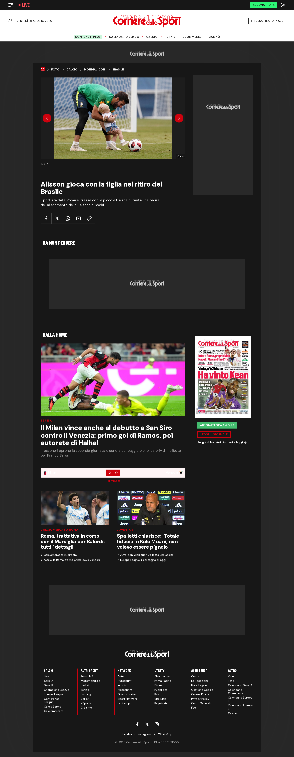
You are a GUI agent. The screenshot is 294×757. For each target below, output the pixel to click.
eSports (86, 703)
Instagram (144, 734)
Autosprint (125, 681)
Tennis (170, 37)
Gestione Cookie (202, 690)
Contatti (196, 676)
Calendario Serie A (124, 37)
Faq (193, 707)
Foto (55, 69)
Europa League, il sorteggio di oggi (143, 560)
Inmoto (122, 685)
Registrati (160, 703)
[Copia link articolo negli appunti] (89, 218)
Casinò (214, 37)
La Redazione (200, 681)
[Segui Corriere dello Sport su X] (147, 724)
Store (158, 685)
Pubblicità (160, 690)
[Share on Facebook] (46, 218)
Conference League (51, 700)
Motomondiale (90, 681)
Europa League (54, 694)
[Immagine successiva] (179, 118)
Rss (156, 694)
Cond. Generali (201, 703)
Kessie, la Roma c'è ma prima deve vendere (72, 560)
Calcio (152, 37)
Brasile (118, 69)
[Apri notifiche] (10, 21)
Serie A (46, 420)
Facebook (128, 734)
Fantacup (124, 703)
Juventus (125, 529)
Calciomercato (54, 711)
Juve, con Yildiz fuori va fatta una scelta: (147, 555)
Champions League (56, 690)
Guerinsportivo (127, 694)
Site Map (160, 699)
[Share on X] (57, 218)
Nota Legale (199, 685)
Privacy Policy (200, 699)
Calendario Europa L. (240, 699)
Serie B (48, 685)
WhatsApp (165, 734)
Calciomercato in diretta (60, 555)
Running (86, 694)
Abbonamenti (163, 676)
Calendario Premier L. (240, 707)
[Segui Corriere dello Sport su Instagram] (156, 724)
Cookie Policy (200, 694)
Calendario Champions (235, 691)
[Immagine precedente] (47, 118)
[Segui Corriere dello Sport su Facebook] (137, 724)
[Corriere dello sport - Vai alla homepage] (147, 21)
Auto (121, 676)
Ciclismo (86, 707)
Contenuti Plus (88, 37)
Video (232, 676)
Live (26, 5)
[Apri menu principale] (11, 5)
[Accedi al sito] (283, 5)
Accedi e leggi (233, 442)
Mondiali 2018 (95, 69)
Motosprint (125, 690)
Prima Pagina (162, 681)
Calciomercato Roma (59, 529)
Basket (85, 685)
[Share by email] (78, 218)
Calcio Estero (53, 706)
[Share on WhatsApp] (67, 218)
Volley (85, 699)
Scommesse (192, 37)
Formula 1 (87, 676)
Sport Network (127, 699)
